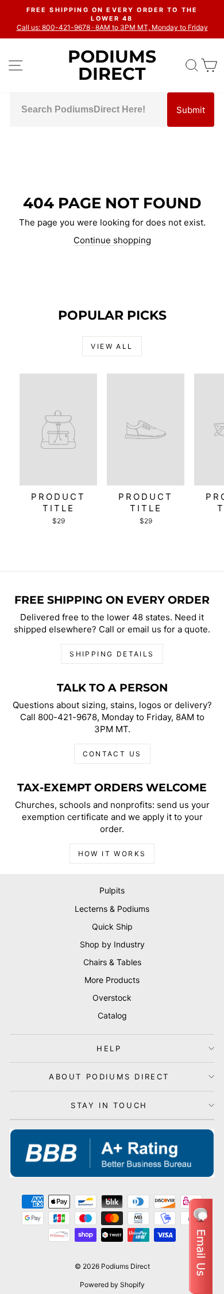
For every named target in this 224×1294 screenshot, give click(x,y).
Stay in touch (109, 1105)
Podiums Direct (112, 65)
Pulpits (112, 890)
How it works (112, 853)
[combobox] (88, 109)
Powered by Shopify (112, 1284)
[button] (201, 1246)
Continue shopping (112, 240)
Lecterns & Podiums (112, 909)
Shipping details (111, 654)
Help (108, 1048)
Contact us (112, 753)
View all (112, 346)
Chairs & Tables (112, 962)
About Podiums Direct (109, 1076)
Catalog (112, 1015)
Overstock (112, 997)
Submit (190, 109)
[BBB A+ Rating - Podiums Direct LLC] (112, 1153)
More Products (112, 980)
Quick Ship (112, 926)
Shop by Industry (112, 944)
